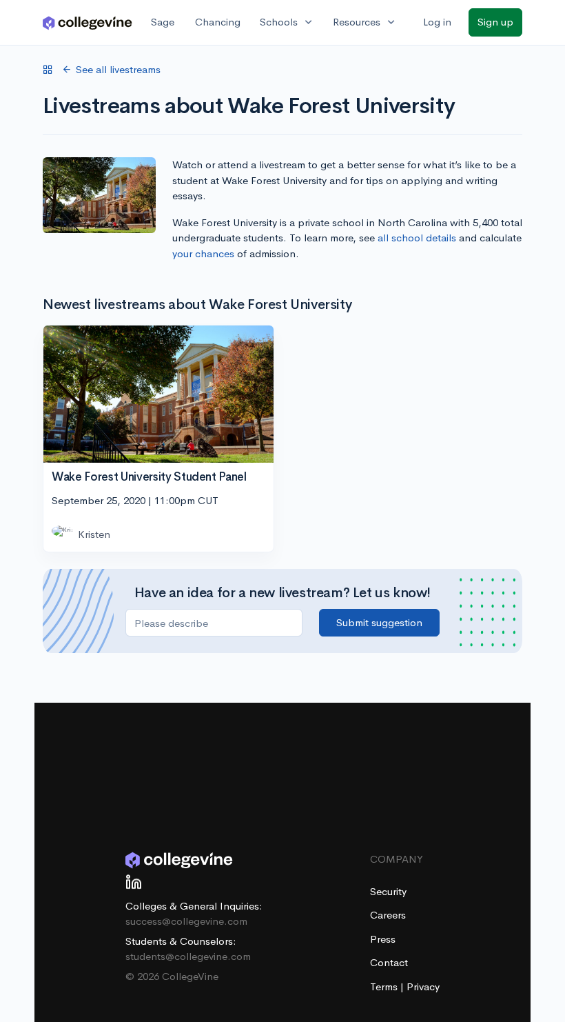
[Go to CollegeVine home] (87, 22)
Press (382, 938)
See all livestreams (118, 69)
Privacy (423, 986)
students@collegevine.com (188, 956)
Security (388, 891)
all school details (417, 237)
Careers (388, 914)
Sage (162, 21)
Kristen (94, 534)
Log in (437, 21)
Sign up (495, 21)
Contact (389, 962)
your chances (203, 253)
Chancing (217, 21)
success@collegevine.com (186, 921)
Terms (385, 986)
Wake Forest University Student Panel (149, 477)
